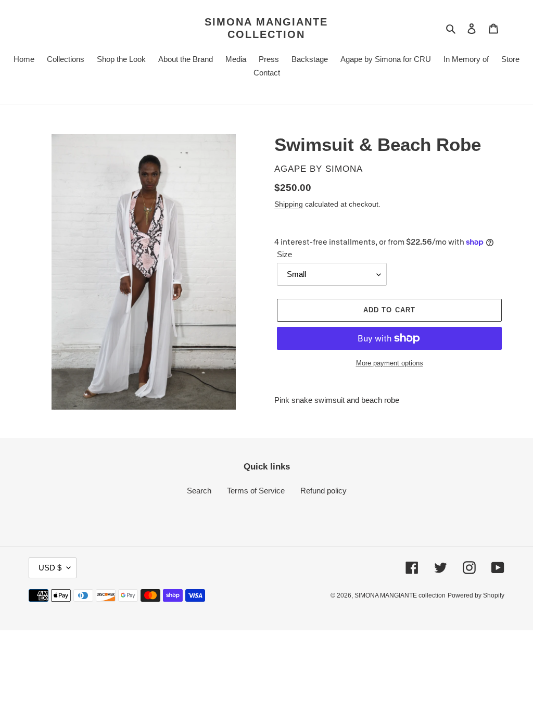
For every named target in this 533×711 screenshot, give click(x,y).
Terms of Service (256, 490)
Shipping (288, 204)
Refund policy (323, 490)
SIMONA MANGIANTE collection (266, 28)
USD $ (50, 567)
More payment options (389, 363)
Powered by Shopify (476, 595)
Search (199, 490)
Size (284, 254)
